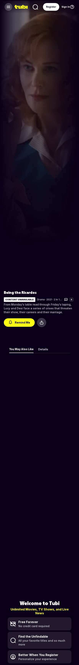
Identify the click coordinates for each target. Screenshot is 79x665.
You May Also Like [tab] (21, 349)
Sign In (66, 6)
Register (51, 6)
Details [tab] (43, 349)
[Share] (41, 322)
